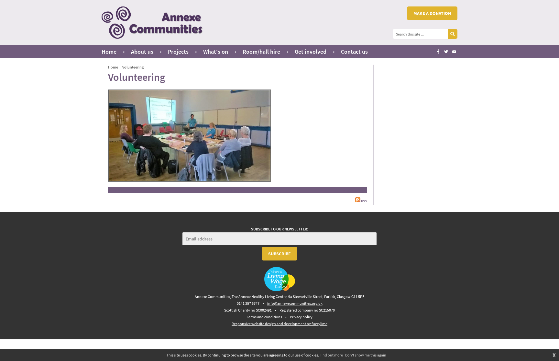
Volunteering (133, 67)
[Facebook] (438, 51)
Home (113, 67)
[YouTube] (454, 51)
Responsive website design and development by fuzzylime (279, 323)
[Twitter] (446, 51)
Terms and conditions (264, 316)
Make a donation (432, 13)
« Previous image (124, 190)
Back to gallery (237, 190)
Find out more (331, 355)
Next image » (354, 190)
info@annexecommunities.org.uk (295, 303)
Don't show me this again (365, 355)
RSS (363, 201)
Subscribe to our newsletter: (279, 229)
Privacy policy (301, 316)
